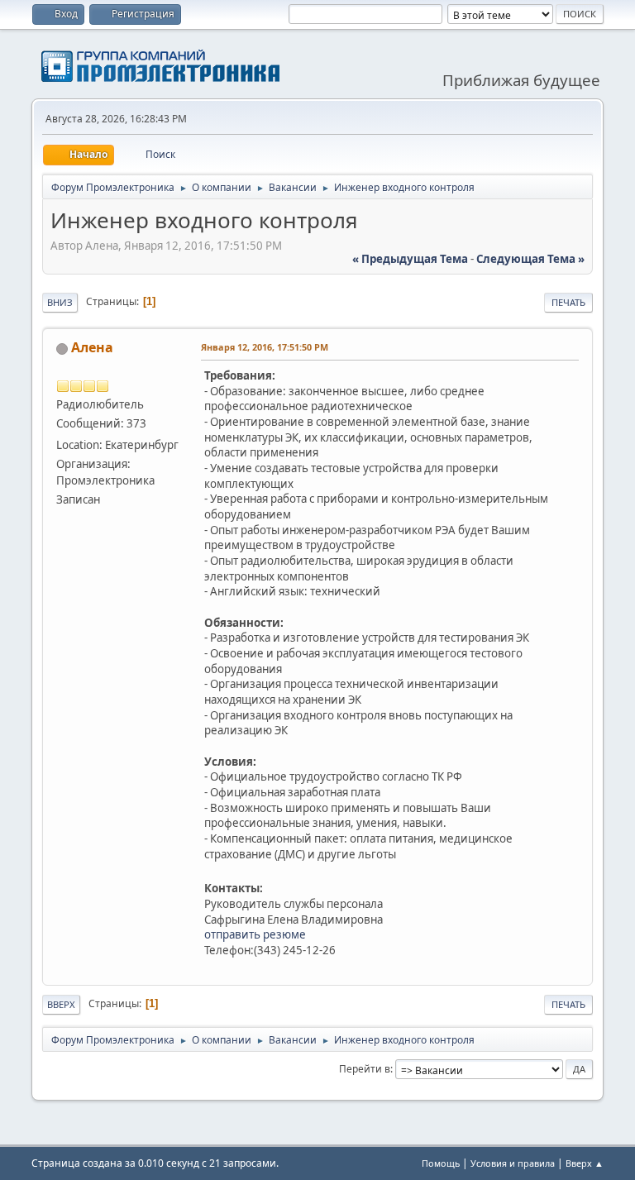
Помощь (441, 1163)
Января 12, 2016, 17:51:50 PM (264, 347)
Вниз (60, 302)
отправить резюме (255, 934)
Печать (568, 302)
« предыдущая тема (410, 258)
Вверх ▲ (585, 1163)
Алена (92, 347)
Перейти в (364, 1069)
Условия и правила (512, 1163)
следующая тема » (530, 258)
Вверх (61, 1004)
